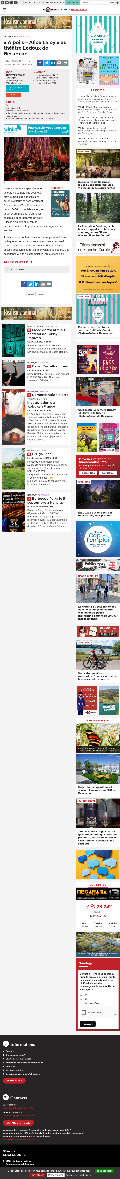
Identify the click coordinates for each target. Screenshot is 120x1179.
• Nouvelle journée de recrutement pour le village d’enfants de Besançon (97, 131)
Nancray (32, 495)
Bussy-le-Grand (35, 326)
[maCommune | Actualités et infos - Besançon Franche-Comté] (51, 10)
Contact (10, 1051)
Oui (85, 995)
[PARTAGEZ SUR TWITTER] (46, 63)
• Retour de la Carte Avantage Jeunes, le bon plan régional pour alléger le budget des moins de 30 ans (97, 99)
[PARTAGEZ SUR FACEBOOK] (40, 63)
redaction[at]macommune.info (18, 1108)
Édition (65, 9)
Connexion (108, 473)
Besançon (10, 36)
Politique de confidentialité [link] (78, 1175)
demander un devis (18, 1123)
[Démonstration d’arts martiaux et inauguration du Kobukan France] (13, 396)
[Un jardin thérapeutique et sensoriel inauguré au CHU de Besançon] (98, 769)
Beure (30, 450)
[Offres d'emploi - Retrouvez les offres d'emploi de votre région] (98, 253)
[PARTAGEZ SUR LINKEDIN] (53, 63)
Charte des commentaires (18, 1059)
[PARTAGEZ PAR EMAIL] (59, 63)
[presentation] (78, 737)
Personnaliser (55, 1174)
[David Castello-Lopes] (13, 368)
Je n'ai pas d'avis (91, 1003)
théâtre (41, 294)
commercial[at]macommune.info (19, 1115)
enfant (31, 294)
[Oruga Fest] (13, 455)
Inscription (88, 473)
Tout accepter (104, 1170)
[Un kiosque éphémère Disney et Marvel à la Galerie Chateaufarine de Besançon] (98, 392)
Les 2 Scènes (16, 269)
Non (85, 999)
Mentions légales (14, 1070)
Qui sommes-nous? (15, 1055)
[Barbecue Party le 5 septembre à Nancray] (13, 500)
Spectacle (23, 36)
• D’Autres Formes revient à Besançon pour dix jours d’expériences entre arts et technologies (97, 120)
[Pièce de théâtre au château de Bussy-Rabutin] (13, 331)
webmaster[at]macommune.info (18, 1139)
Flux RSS (10, 1066)
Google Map (13, 94)
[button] (112, 2)
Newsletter (14, 1080)
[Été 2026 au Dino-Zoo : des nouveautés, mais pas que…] (98, 494)
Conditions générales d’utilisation (23, 1074)
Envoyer (88, 1024)
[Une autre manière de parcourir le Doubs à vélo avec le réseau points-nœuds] (98, 655)
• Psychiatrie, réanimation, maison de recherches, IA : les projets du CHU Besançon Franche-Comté (97, 110)
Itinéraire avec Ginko (14, 88)
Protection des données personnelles (24, 1062)
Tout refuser (37, 1174)
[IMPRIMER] (65, 63)
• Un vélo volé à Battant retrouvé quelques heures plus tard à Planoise (97, 141)
